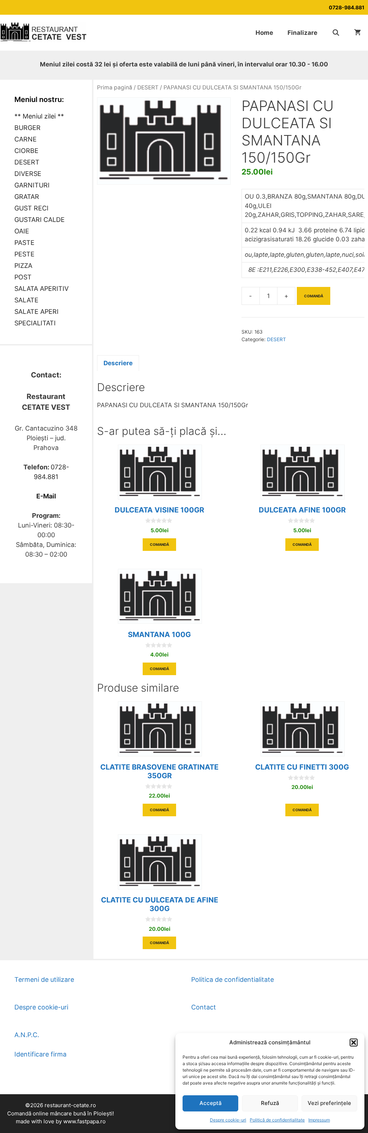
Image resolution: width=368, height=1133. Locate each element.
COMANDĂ (313, 296)
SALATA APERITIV (41, 288)
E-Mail (46, 496)
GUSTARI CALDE (39, 219)
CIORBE (26, 150)
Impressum (319, 1120)
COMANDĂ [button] (159, 544)
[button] (353, 1042)
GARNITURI (32, 185)
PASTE (24, 242)
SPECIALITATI (35, 323)
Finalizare (302, 32)
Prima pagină (114, 87)
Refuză (270, 1103)
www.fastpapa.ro (84, 1121)
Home (264, 32)
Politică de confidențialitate (277, 1120)
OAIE (21, 231)
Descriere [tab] (118, 363)
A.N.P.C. (26, 1035)
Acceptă (210, 1103)
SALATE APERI (36, 311)
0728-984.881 (346, 7)
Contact (203, 1007)
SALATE (26, 300)
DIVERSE (27, 173)
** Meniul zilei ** (39, 116)
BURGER (27, 127)
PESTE (24, 254)
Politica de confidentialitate (232, 979)
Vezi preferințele (329, 1103)
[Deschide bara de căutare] (336, 32)
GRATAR (26, 196)
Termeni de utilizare (44, 979)
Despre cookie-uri (228, 1120)
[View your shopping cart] (357, 32)
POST (23, 277)
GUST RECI (31, 208)
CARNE (25, 139)
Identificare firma (40, 1054)
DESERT (147, 87)
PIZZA (23, 265)
